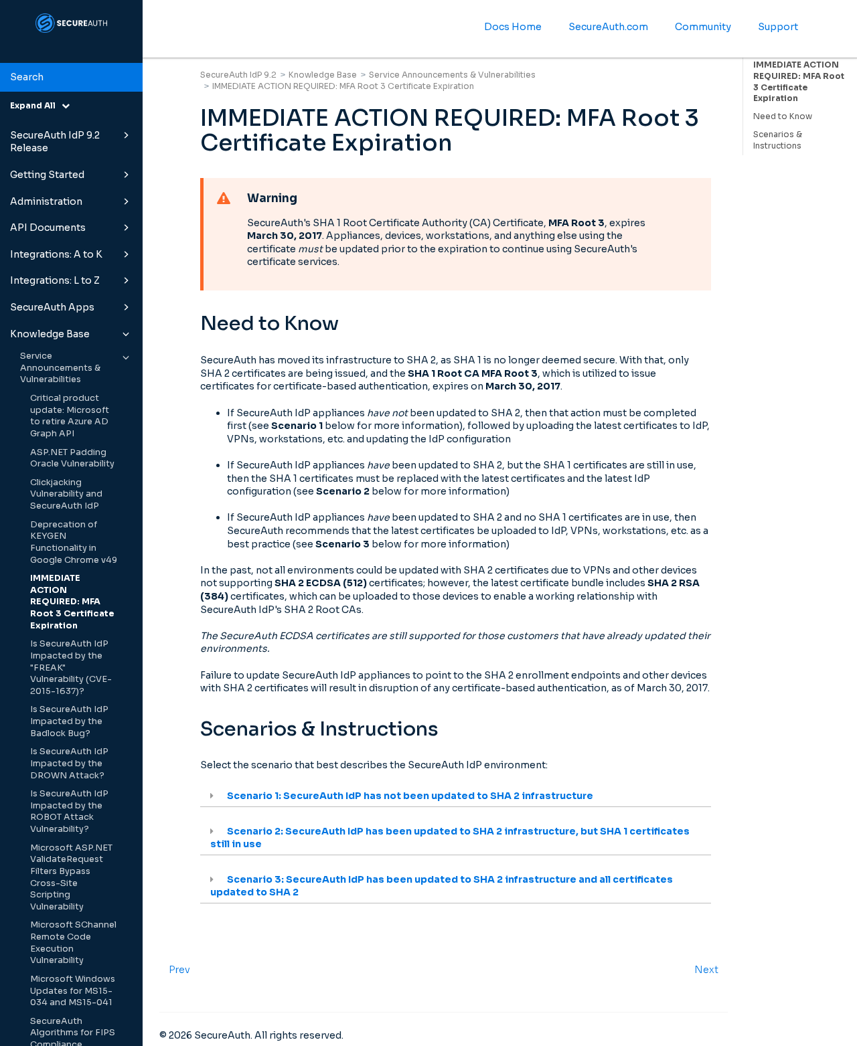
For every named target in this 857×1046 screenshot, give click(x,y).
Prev (179, 970)
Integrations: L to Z (55, 280)
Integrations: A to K (56, 254)
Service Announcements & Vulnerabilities (60, 368)
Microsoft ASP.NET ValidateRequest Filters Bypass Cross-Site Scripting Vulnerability (71, 877)
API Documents (48, 228)
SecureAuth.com (608, 27)
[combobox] (71, 77)
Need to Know (782, 116)
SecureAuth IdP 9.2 (238, 75)
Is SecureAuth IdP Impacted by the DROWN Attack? (69, 763)
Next (706, 970)
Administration (46, 201)
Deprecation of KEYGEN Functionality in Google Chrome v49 (73, 542)
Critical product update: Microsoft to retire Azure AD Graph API (69, 416)
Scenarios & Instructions (777, 140)
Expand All (36, 105)
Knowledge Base (50, 334)
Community (703, 27)
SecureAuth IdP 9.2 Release (55, 142)
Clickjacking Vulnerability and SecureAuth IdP (66, 494)
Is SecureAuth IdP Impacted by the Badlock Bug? (69, 721)
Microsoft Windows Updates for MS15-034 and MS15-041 (72, 991)
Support (778, 27)
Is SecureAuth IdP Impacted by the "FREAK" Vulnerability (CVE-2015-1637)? (71, 667)
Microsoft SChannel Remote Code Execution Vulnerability (73, 943)
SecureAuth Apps (52, 307)
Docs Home (513, 27)
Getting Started (47, 175)
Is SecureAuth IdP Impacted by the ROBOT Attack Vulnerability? (69, 811)
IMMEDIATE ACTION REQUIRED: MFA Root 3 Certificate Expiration (72, 602)
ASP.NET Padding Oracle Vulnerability (72, 458)
